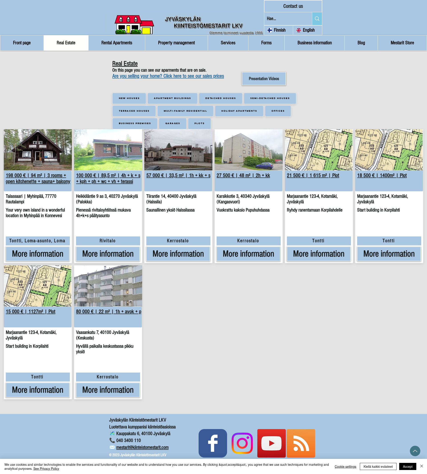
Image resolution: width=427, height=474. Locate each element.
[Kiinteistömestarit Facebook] (213, 443)
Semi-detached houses (270, 98)
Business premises (135, 123)
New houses (129, 98)
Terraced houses (134, 110)
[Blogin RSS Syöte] (301, 443)
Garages (172, 123)
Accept (408, 466)
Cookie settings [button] (345, 466)
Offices (278, 110)
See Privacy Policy (46, 468)
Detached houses (220, 98)
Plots (199, 123)
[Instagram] (242, 443)
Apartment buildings (172, 98)
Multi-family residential (185, 110)
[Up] (415, 451)
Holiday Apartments (239, 110)
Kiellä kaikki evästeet (378, 466)
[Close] (421, 466)
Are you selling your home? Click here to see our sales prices (168, 76)
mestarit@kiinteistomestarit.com (142, 447)
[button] (38, 149)
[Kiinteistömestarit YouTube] (271, 443)
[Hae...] (317, 18)
